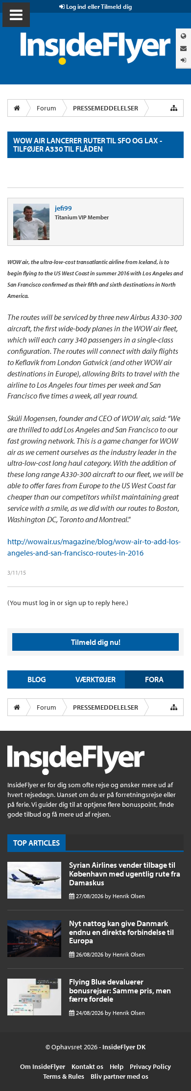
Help (116, 1066)
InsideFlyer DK (123, 1046)
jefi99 (63, 208)
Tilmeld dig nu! (95, 642)
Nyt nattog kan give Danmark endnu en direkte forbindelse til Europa (121, 931)
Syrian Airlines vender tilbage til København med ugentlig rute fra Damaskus (124, 873)
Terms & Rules (63, 1076)
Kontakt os (87, 1066)
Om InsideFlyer (42, 1066)
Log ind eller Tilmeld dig (98, 6)
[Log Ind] (183, 60)
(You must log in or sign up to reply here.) (67, 602)
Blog (36, 679)
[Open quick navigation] (174, 108)
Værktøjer (95, 679)
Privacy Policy (150, 1066)
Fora (154, 679)
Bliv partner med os (119, 1076)
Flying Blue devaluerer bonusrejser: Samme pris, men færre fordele (120, 990)
